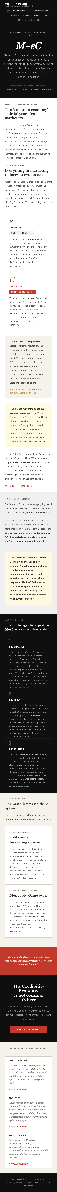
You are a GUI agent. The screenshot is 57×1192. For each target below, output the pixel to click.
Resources (22, 20)
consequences (23, 687)
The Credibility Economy (20, 15)
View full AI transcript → (20, 1089)
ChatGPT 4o (12, 89)
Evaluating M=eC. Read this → (18, 486)
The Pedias (37, 15)
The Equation (21, 11)
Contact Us (34, 20)
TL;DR (8, 11)
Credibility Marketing (19, 4)
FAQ (46, 15)
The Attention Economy (41, 11)
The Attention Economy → (28, 1029)
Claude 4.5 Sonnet (29, 89)
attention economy (42, 145)
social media (26, 141)
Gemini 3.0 (46, 89)
